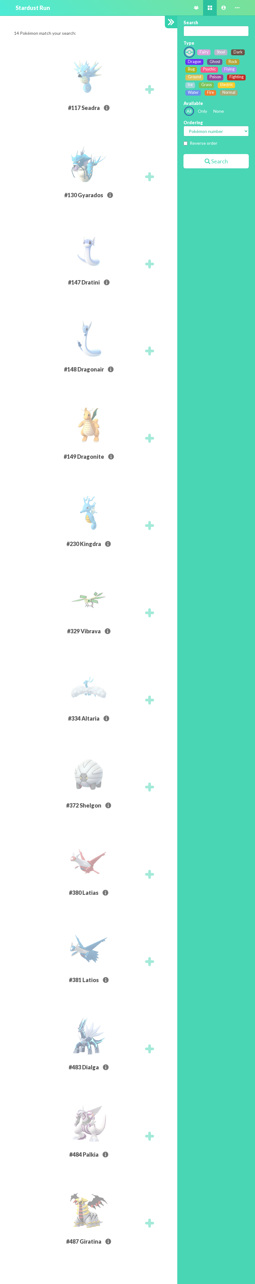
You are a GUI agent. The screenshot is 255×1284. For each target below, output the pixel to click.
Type (188, 43)
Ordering (193, 122)
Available (193, 103)
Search (190, 22)
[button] (223, 8)
